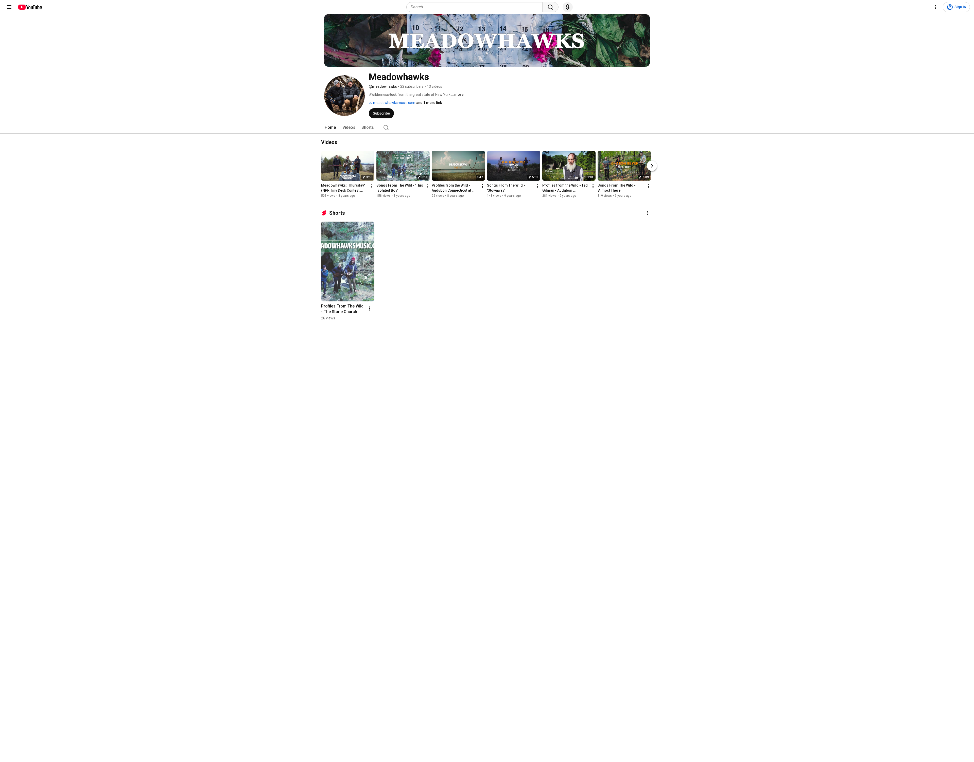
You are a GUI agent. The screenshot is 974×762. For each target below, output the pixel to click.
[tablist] (487, 127)
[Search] (550, 7)
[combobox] (476, 7)
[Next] (652, 166)
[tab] (330, 127)
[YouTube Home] (29, 7)
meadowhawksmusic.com (393, 103)
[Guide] (9, 7)
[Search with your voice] (568, 7)
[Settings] (936, 7)
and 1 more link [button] (429, 103)
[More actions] (372, 186)
